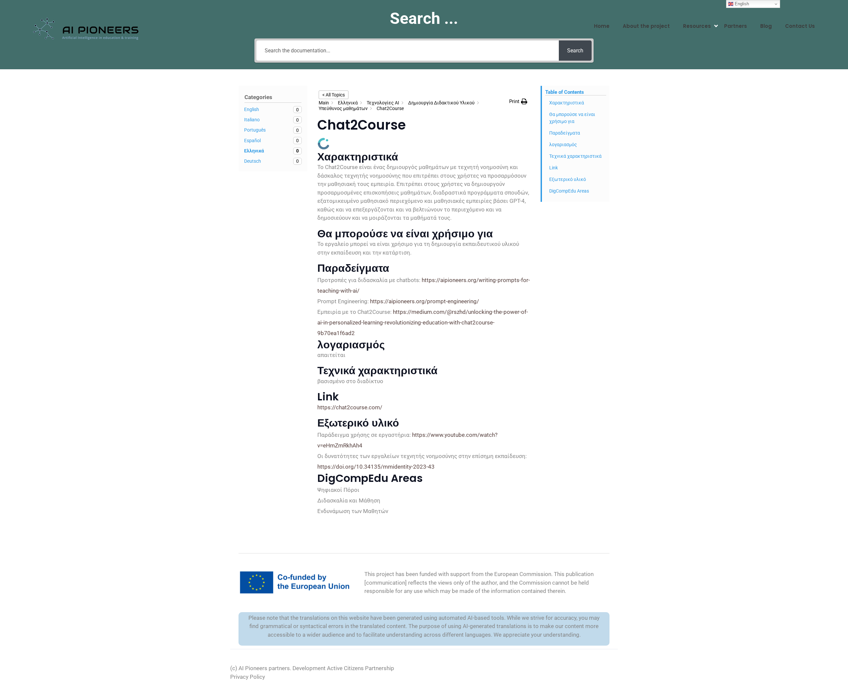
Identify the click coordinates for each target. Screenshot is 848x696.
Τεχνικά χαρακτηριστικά (575, 156)
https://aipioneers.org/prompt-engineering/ (424, 301)
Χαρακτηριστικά (566, 102)
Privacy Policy (247, 676)
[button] (518, 101)
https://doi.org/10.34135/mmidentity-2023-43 (376, 466)
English (741, 3)
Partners (735, 26)
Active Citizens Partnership (360, 668)
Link (553, 167)
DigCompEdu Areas (569, 191)
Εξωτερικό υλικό (567, 179)
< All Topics (333, 94)
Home (602, 26)
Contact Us (800, 26)
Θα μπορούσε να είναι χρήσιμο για (572, 118)
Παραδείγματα (564, 133)
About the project (646, 26)
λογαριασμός (563, 144)
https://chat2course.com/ (349, 407)
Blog (766, 26)
